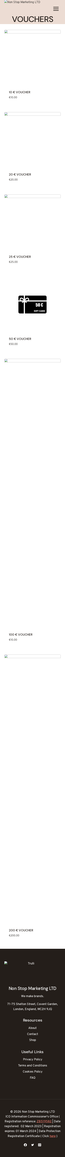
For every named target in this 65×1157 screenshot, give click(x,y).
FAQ (32, 1078)
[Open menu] (56, 9)
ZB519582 (44, 1122)
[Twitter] (32, 1145)
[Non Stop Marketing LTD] (22, 9)
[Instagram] (39, 1145)
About (32, 1028)
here (53, 1136)
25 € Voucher (20, 257)
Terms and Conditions (32, 1066)
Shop (32, 1040)
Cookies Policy (32, 1072)
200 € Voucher (21, 930)
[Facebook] (25, 1145)
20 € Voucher (20, 174)
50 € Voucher (20, 339)
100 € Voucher (20, 635)
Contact (32, 1034)
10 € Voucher (19, 92)
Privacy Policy (32, 1060)
